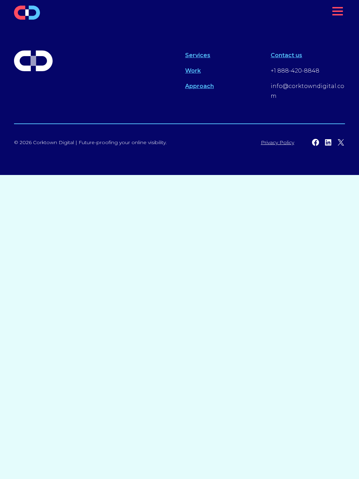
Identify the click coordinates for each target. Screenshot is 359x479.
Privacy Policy (277, 142)
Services (197, 55)
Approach (199, 86)
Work (193, 70)
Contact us (286, 55)
